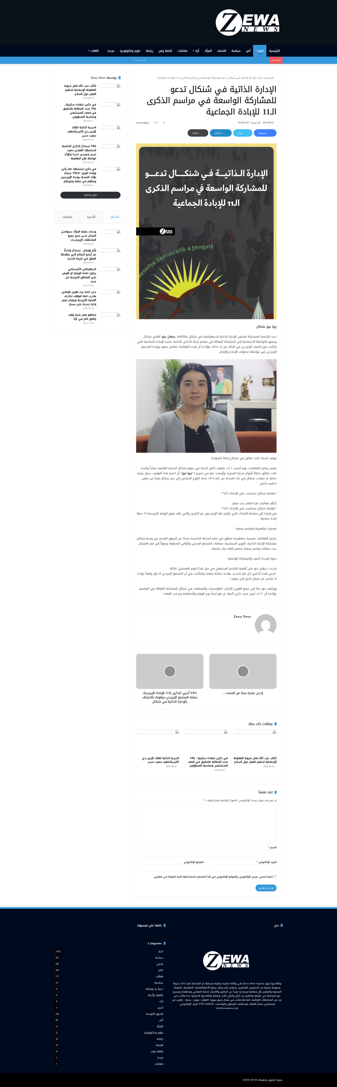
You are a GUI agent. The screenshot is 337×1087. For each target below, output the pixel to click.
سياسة (235, 50)
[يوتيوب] (224, 1015)
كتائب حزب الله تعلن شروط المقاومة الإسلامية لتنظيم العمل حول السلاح (255, 760)
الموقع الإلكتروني (194, 862)
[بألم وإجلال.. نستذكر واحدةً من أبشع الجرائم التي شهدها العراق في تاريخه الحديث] (110, 255)
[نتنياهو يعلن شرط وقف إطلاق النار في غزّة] (110, 320)
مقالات (159, 976)
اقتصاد (221, 50)
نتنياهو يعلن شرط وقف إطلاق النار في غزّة (82, 317)
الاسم (272, 847)
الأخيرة (91, 217)
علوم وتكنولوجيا (130, 50)
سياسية (158, 983)
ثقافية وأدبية (155, 995)
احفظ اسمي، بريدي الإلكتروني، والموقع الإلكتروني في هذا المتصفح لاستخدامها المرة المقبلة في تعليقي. (213, 876)
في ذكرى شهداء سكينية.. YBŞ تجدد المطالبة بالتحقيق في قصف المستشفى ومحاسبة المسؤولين (208, 762)
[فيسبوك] (234, 1015)
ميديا (111, 50)
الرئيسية (274, 50)
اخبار (260, 50)
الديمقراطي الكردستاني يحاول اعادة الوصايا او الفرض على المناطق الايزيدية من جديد (79, 275)
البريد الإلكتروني (266, 862)
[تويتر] (229, 1015)
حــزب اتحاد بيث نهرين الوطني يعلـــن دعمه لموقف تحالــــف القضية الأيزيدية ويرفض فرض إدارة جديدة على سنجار (79, 298)
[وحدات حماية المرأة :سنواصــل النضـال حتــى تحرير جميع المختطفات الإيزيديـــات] (110, 237)
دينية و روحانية (154, 989)
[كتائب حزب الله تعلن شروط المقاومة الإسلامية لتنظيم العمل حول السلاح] (255, 742)
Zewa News (242, 616)
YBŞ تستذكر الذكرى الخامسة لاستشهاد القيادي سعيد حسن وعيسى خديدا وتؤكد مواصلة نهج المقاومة (79, 152)
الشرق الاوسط (154, 1014)
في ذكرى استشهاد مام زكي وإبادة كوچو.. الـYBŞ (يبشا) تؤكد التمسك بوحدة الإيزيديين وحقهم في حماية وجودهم (78, 175)
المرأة (208, 50)
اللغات (95, 50)
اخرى (160, 1008)
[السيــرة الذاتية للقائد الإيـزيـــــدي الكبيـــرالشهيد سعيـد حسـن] (157, 742)
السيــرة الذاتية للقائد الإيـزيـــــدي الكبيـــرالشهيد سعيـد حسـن (160, 760)
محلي (159, 964)
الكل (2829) (90, 195)
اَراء (197, 50)
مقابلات (183, 50)
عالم (160, 970)
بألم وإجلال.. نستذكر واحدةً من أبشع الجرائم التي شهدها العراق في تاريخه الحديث (78, 254)
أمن (248, 50)
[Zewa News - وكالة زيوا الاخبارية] (249, 22)
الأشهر (114, 217)
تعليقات (67, 217)
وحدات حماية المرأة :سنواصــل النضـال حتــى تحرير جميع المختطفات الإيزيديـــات (78, 235)
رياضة (149, 50)
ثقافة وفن (165, 50)
